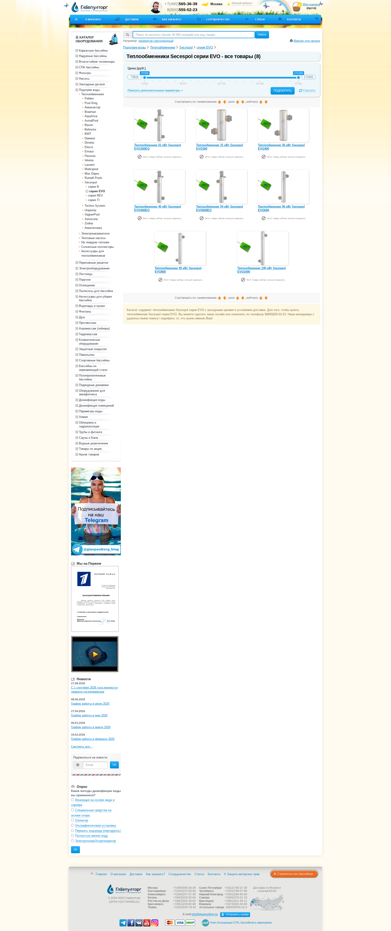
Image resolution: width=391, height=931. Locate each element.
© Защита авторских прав (242, 874)
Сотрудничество (218, 19)
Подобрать (283, 90)
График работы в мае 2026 (89, 715)
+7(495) (181, 4)
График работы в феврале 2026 (92, 739)
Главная (101, 874)
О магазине (93, 19)
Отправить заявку (237, 914)
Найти (262, 34)
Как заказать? (172, 19)
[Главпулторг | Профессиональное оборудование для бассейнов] (90, 7)
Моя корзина (311, 4)
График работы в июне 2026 (90, 703)
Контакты (294, 19)
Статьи (260, 19)
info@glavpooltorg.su (205, 914)
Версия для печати (307, 41)
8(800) (182, 9)
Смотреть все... (82, 746)
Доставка (132, 19)
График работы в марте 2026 (90, 727)
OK (114, 764)
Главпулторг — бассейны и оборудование (124, 889)
